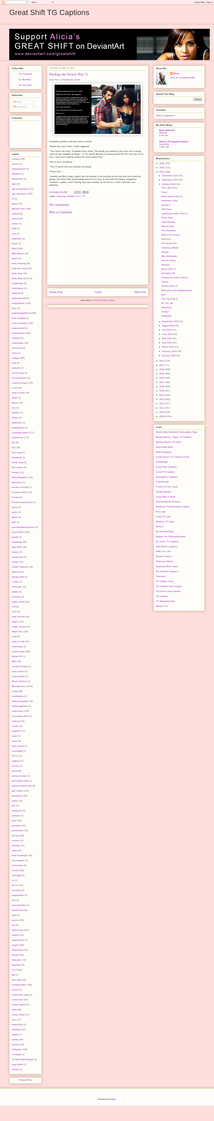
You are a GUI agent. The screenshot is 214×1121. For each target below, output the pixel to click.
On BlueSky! (25, 79)
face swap (17, 452)
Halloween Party (169, 200)
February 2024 (169, 351)
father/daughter (19, 477)
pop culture (17, 790)
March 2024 (168, 347)
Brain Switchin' (167, 130)
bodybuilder (17, 283)
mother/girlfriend (20, 706)
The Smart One (169, 243)
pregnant (16, 810)
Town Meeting (168, 222)
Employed (166, 316)
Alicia (176, 73)
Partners (165, 264)
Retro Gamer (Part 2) (172, 196)
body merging (18, 263)
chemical (16, 348)
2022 (162, 365)
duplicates (17, 422)
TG (83, 196)
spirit (14, 915)
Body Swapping (163, 452)
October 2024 (169, 184)
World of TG (162, 606)
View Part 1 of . (65, 80)
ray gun (15, 835)
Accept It (165, 205)
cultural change (19, 383)
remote (15, 840)
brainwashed (18, 328)
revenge (16, 845)
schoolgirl (16, 875)
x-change (16, 1054)
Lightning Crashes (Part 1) (174, 213)
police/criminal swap (22, 785)
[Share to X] (81, 192)
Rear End (166, 239)
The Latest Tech (169, 187)
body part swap (19, 268)
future (15, 507)
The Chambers (168, 230)
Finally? (165, 311)
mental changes (20, 666)
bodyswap (61, 196)
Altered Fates (18, 208)
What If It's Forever (170, 235)
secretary (16, 890)
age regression (19, 193)
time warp (16, 979)
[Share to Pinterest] (87, 192)
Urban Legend (19, 1004)
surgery (15, 945)
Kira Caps (161, 511)
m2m (14, 611)
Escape (165, 252)
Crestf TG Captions (165, 472)
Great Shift (17, 532)
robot (14, 850)
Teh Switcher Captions (167, 571)
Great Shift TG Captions (49, 12)
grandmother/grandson (23, 527)
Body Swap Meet (164, 447)
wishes (15, 1039)
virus (14, 1019)
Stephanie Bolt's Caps (167, 566)
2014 (162, 395)
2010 (162, 412)
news (14, 736)
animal (15, 218)
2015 (162, 390)
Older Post (140, 292)
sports (15, 920)
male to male (18, 641)
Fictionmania (162, 481)
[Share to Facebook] (84, 192)
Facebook (17, 457)
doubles (16, 412)
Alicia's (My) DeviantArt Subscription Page (176, 432)
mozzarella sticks (20, 716)
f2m (14, 447)
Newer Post (55, 292)
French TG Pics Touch (167, 486)
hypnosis (16, 572)
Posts (19, 102)
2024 (162, 172)
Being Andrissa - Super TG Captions (174, 437)
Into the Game (168, 260)
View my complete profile (182, 77)
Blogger (112, 1099)
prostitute (16, 825)
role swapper (18, 860)
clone (14, 353)
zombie (15, 1069)
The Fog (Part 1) (169, 299)
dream (15, 417)
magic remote (18, 626)
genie (14, 517)
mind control (18, 671)
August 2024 (168, 325)
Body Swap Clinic (20, 278)
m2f (14, 606)
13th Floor (166, 209)
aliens (15, 203)
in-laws (15, 581)
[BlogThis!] (78, 192)
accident (16, 159)
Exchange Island (20, 432)
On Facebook (25, 74)
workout (16, 1044)
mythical (16, 721)
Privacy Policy (25, 1080)
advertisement (19, 169)
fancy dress (17, 467)
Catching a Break (169, 247)
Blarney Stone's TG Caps (168, 442)
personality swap (20, 780)
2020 (162, 369)
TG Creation (162, 596)
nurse (14, 741)
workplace (17, 1049)
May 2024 (167, 338)
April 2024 (167, 342)
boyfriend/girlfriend (21, 313)
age (14, 184)
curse (14, 387)
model (15, 691)
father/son (17, 482)
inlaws (15, 591)
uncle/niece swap (20, 994)
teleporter (16, 960)
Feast (164, 192)
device (15, 402)
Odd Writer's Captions (167, 546)
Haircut (164, 282)
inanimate (16, 586)
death (14, 397)
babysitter (16, 238)
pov (13, 805)
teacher (15, 955)
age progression (20, 189)
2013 (162, 399)
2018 (162, 378)
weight (15, 1034)
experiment (17, 437)
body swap (17, 273)
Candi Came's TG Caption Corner (172, 457)
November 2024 (170, 180)
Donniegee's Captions (167, 477)
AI (13, 198)
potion (15, 800)
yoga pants (17, 1064)
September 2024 (170, 321)
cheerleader (18, 343)
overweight (17, 751)
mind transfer (18, 676)
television (16, 965)
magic (15, 621)
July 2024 (167, 330)
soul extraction (19, 905)
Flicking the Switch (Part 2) (174, 277)
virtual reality (18, 1014)
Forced (15, 497)
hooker (15, 562)
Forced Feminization (22, 502)
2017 (162, 382)
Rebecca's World (164, 561)
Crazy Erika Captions (166, 467)
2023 (162, 361)
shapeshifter (18, 895)
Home (98, 292)
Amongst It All (168, 273)
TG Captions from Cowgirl (169, 586)
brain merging (19, 318)
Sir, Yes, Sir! (167, 303)
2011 (162, 408)
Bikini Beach (18, 253)
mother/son (17, 711)
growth (15, 537)
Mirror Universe (19, 681)
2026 (162, 163)
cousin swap (18, 373)
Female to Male (19, 492)
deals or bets (18, 392)
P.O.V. (15, 756)
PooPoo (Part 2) (169, 286)
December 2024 (170, 175)
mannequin (17, 646)
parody (15, 766)
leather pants (18, 601)
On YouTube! (25, 85)
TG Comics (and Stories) (168, 591)
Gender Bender (163, 491)
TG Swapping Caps (165, 601)
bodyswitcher (18, 303)
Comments (21, 106)
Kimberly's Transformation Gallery (172, 506)
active (15, 164)
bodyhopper (18, 288)
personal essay (19, 776)
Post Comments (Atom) (104, 300)
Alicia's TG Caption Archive (173, 141)
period (15, 771)
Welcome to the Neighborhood (176, 290)
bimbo (15, 258)
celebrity (16, 338)
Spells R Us (17, 910)
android (15, 213)
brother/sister (18, 333)
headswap (17, 542)
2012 (162, 403)
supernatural (18, 940)
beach (15, 243)
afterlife (15, 174)
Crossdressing (19, 378)
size (14, 900)
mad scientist (18, 616)
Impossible (164, 144)
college (15, 358)
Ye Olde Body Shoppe (23, 1059)
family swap (17, 462)
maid (14, 636)
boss (14, 308)
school (15, 870)
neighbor (70, 196)
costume (16, 368)
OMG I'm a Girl (163, 551)
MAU (14, 661)
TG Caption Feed (164, 581)
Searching (166, 307)
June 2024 (167, 334)
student (15, 935)
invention (16, 596)
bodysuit (16, 293)
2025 (162, 167)
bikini (14, 248)
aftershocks (17, 179)
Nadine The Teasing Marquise (171, 536)
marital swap (18, 651)
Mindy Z (160, 526)
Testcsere (160, 576)
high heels (17, 547)
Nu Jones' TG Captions (167, 541)
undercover (17, 999)
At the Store (167, 217)
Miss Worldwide (169, 256)
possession (17, 795)
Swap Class (17, 950)
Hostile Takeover (20, 567)
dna (14, 407)
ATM (14, 228)
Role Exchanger (20, 855)
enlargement (18, 427)
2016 (162, 386)
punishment (17, 830)
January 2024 (169, 355)
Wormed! (163, 133)
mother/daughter (20, 701)
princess (16, 815)
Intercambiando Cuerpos (168, 501)
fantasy (15, 472)
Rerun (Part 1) (168, 269)
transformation (19, 984)
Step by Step (167, 226)
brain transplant (19, 323)
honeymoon (17, 557)
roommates (17, 865)
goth (14, 522)
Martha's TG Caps (165, 521)
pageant (16, 761)
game (14, 512)
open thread (18, 746)
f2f (13, 442)
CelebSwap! (162, 462)
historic (15, 552)
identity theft (18, 577)
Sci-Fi (78, 196)
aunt (14, 233)
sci (13, 880)
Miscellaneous (19, 686)
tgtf (13, 974)
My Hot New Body (165, 531)
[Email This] (75, 192)
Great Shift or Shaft (165, 496)
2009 (162, 416)
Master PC (17, 656)
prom (14, 820)
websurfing (17, 1024)
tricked (15, 989)
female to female (20, 487)
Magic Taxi (17, 631)
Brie (163, 294)
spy (13, 925)
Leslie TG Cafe (163, 516)
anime (15, 223)
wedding (16, 1029)
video (14, 1009)
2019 (162, 373)
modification (18, 696)
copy (14, 363)
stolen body (17, 930)
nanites (15, 726)
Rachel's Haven (163, 556)
